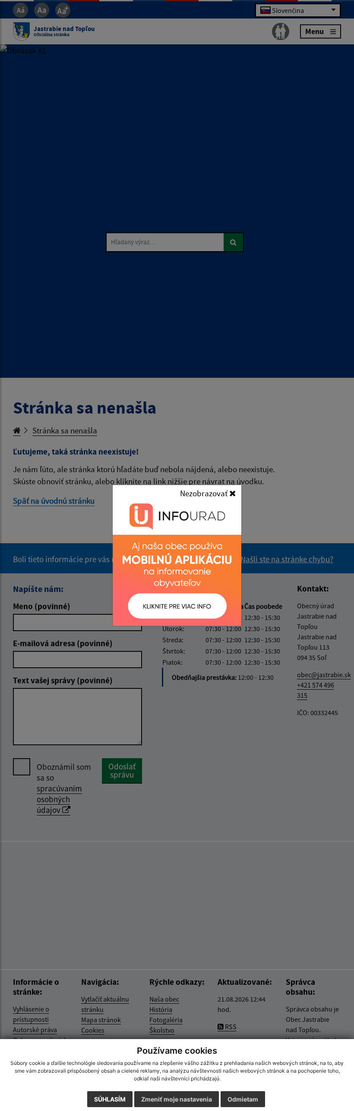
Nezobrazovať (204, 493)
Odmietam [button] (243, 1099)
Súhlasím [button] (110, 1099)
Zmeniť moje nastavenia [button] (176, 1099)
